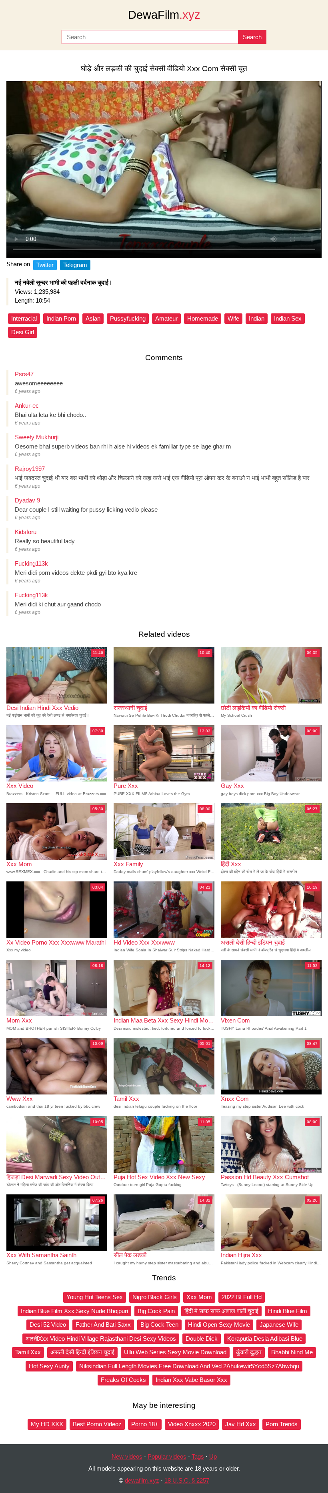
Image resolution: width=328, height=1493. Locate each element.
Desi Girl (22, 332)
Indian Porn (61, 318)
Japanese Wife (279, 1324)
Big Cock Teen (159, 1324)
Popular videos (167, 1456)
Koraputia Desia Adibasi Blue (264, 1338)
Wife (233, 318)
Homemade (202, 318)
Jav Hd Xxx (240, 1424)
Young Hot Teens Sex (94, 1297)
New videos (127, 1456)
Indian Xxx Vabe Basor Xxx (191, 1379)
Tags (198, 1456)
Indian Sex (288, 318)
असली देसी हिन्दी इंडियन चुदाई (82, 1352)
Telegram (75, 264)
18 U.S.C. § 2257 (186, 1480)
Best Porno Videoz (97, 1424)
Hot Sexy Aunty (49, 1366)
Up (213, 1456)
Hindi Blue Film (287, 1311)
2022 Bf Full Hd (242, 1297)
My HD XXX (47, 1424)
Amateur (166, 318)
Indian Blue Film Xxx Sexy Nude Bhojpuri (74, 1311)
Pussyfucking (128, 318)
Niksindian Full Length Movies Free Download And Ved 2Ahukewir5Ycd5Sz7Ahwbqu (189, 1366)
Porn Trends (282, 1424)
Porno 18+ (144, 1424)
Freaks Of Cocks (123, 1379)
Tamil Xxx (28, 1352)
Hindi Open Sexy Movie (219, 1324)
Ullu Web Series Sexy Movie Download (175, 1352)
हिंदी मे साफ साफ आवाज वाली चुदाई (221, 1311)
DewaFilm (164, 14)
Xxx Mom (199, 1297)
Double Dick (202, 1338)
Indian (256, 318)
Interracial (24, 318)
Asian (93, 318)
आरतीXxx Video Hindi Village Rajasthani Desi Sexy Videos (101, 1338)
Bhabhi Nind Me (292, 1352)
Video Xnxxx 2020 (192, 1424)
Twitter (45, 264)
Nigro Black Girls (154, 1297)
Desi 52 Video (48, 1324)
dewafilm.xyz (142, 1480)
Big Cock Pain (156, 1311)
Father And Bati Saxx (103, 1324)
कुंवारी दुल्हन (249, 1352)
